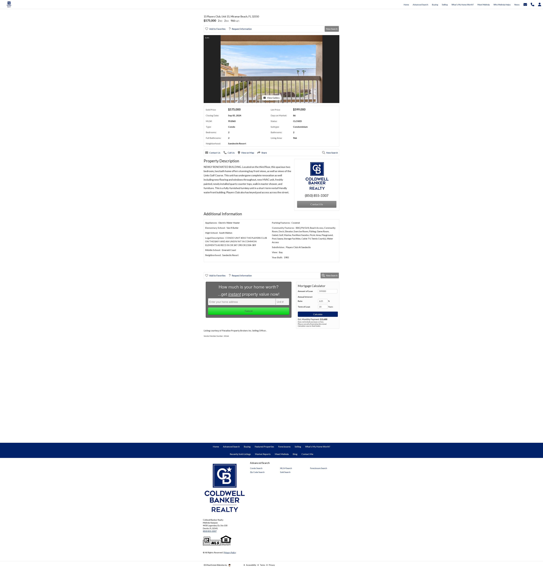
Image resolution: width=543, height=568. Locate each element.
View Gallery (273, 97)
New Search (332, 28)
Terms (262, 565)
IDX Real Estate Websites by (216, 565)
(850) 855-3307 (316, 195)
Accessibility (251, 565)
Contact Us (214, 152)
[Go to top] (535, 549)
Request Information (242, 28)
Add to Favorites (217, 28)
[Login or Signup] (539, 4)
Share (264, 152)
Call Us (231, 152)
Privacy (272, 565)
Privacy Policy (230, 552)
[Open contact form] (525, 4)
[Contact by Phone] (532, 4)
